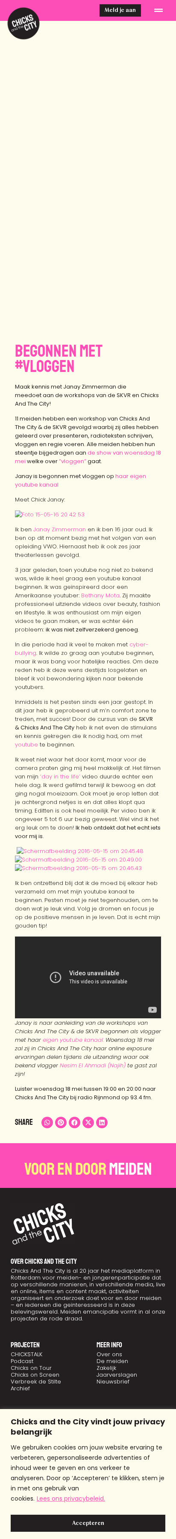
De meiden (112, 1361)
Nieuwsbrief (113, 1382)
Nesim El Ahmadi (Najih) (93, 1065)
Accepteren (88, 1523)
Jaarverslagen (117, 1375)
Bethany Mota (100, 595)
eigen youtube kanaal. (73, 1040)
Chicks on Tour (31, 1368)
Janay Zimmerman (59, 529)
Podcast (22, 1361)
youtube (26, 745)
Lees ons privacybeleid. (71, 1498)
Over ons (109, 1354)
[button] (158, 10)
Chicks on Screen (35, 1375)
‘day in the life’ (60, 776)
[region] (88, 1474)
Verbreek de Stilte (36, 1382)
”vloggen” (72, 461)
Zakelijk (106, 1368)
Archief (20, 1388)
